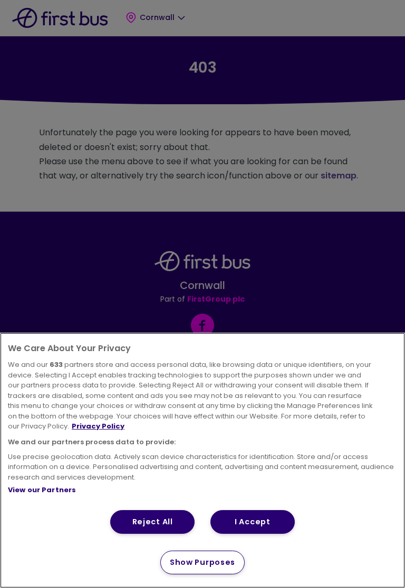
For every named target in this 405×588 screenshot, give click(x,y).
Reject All (152, 521)
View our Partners (42, 490)
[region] (202, 460)
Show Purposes (202, 562)
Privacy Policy (98, 426)
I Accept (253, 521)
